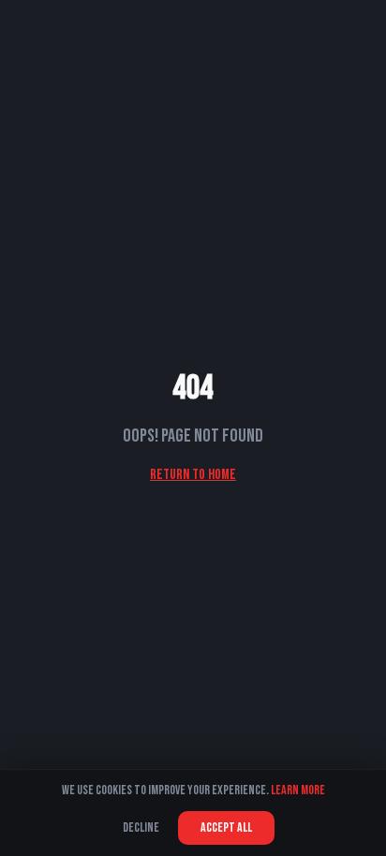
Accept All (226, 827)
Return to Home (193, 475)
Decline (141, 827)
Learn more (298, 790)
